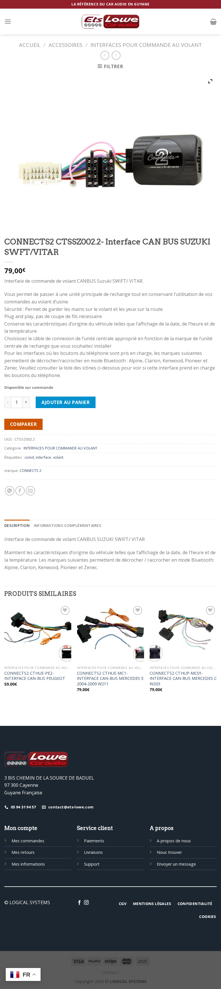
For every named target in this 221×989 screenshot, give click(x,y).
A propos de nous (174, 840)
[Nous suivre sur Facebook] (79, 902)
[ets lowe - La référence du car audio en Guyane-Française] (110, 21)
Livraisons (93, 852)
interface (43, 457)
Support (92, 864)
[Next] (216, 656)
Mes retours (23, 852)
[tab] (17, 525)
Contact (110, 972)
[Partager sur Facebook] (20, 491)
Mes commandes (28, 840)
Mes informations (28, 864)
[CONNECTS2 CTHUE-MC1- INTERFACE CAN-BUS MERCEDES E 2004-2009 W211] (110, 634)
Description (17, 525)
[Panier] (213, 21)
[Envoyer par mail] (30, 491)
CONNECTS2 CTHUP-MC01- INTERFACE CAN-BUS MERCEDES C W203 (183, 678)
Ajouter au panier (65, 402)
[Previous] (4, 656)
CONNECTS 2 (30, 470)
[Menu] (7, 21)
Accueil (30, 44)
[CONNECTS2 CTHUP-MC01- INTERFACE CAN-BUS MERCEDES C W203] (183, 634)
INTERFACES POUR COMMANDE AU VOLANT (146, 44)
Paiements (94, 840)
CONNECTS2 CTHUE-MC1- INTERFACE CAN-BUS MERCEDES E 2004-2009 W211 (110, 678)
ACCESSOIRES (65, 44)
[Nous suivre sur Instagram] (86, 902)
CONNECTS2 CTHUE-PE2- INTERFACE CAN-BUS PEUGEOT (34, 676)
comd (29, 457)
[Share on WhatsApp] (9, 491)
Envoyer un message (176, 864)
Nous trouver (169, 852)
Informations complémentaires (67, 525)
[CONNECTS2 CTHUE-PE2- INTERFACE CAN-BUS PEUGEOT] (37, 634)
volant (58, 457)
